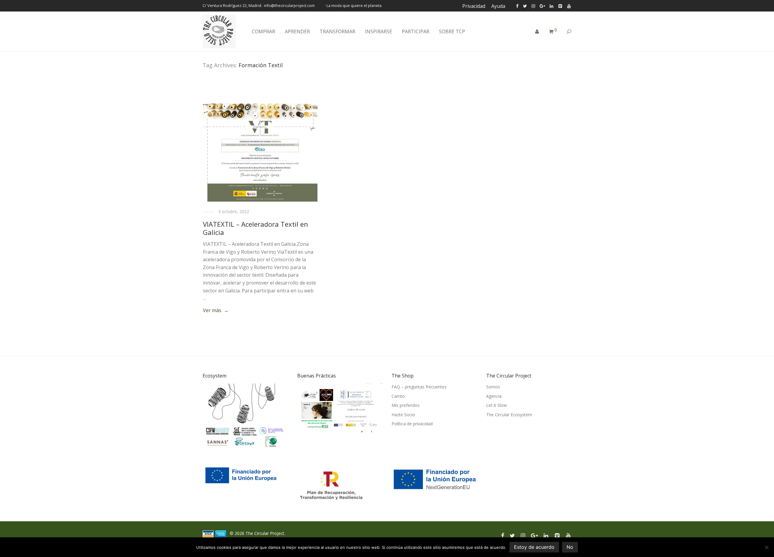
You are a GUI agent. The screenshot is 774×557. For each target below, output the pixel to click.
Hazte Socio (403, 414)
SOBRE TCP (452, 31)
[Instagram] (533, 5)
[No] (766, 547)
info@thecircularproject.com (289, 5)
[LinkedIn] (552, 5)
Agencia (494, 396)
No (570, 547)
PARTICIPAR (415, 31)
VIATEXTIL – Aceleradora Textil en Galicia (255, 227)
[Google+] (542, 5)
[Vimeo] (560, 5)
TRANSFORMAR (337, 31)
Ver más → (216, 310)
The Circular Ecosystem (509, 414)
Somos (493, 387)
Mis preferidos (406, 405)
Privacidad (473, 6)
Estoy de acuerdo (534, 547)
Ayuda (498, 6)
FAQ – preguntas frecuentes (419, 387)
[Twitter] (525, 5)
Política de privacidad (412, 424)
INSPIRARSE (378, 31)
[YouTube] (569, 5)
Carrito (398, 396)
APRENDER (297, 31)
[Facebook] (517, 5)
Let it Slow (496, 405)
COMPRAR (263, 31)
